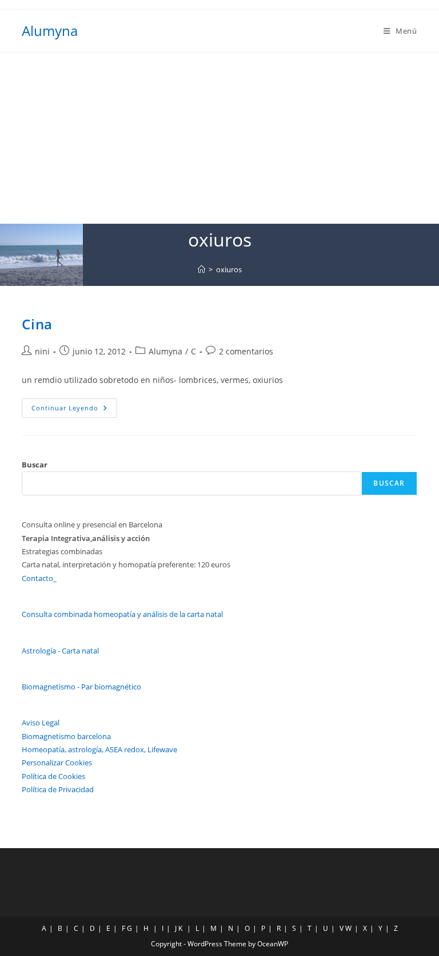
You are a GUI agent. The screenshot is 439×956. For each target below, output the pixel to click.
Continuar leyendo (74, 407)
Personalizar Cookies (57, 762)
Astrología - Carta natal (60, 651)
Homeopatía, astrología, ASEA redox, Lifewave (99, 749)
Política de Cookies (53, 776)
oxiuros (229, 269)
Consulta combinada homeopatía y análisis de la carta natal (122, 614)
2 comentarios (246, 351)
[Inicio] (201, 269)
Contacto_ (39, 578)
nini (42, 351)
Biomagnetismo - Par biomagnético (81, 686)
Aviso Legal (40, 722)
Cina (37, 323)
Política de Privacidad (58, 789)
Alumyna (50, 30)
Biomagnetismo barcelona (66, 736)
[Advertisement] (219, 138)
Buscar (34, 464)
